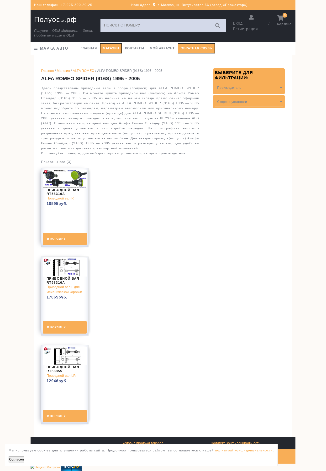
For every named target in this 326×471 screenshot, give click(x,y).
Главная (89, 48)
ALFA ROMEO (83, 71)
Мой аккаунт (162, 48)
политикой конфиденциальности (244, 450)
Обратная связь (196, 48)
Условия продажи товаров (142, 443)
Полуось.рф (55, 19)
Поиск (218, 25)
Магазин (111, 48)
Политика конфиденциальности (235, 443)
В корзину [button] (56, 239)
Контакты (134, 48)
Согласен (16, 459)
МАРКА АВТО (54, 48)
